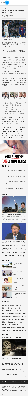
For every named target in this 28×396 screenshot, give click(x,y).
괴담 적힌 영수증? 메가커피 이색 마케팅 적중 (13, 327)
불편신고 (16, 381)
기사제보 (7, 381)
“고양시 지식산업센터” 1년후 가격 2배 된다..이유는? (14, 137)
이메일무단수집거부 (23, 381)
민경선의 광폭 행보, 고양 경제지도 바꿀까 (12, 324)
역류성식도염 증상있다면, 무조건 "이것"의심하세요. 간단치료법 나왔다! (14, 121)
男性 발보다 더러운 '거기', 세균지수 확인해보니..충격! (14, 119)
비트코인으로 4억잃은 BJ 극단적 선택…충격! (13, 109)
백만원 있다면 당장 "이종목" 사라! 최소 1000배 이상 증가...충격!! (14, 129)
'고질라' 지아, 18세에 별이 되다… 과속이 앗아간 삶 (13, 319)
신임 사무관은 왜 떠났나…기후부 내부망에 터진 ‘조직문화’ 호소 (13, 316)
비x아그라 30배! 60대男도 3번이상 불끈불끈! (13, 113)
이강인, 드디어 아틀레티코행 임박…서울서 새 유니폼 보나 (14, 314)
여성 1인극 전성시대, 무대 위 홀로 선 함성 (12, 305)
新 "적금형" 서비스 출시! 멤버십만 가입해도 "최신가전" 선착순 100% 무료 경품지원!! (14, 105)
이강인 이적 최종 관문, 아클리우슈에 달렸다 (12, 322)
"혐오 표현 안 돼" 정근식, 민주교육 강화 (11, 310)
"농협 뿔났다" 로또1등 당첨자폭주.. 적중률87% (14, 107)
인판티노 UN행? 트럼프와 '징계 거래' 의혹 (12, 308)
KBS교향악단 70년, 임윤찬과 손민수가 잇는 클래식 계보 (14, 330)
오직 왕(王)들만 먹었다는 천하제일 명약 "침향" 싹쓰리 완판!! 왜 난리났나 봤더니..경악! (14, 123)
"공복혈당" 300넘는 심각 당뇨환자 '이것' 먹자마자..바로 (14, 117)
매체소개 (3, 381)
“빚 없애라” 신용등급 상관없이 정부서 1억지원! (14, 111)
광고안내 (12, 381)
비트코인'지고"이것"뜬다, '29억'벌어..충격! (12, 131)
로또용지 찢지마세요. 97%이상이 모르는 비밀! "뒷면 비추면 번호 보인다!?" (14, 127)
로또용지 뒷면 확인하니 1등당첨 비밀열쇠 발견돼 (14, 103)
